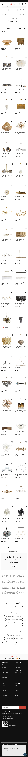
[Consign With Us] (19, 4)
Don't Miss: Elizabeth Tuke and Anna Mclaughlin (14, 0)
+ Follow (7, 28)
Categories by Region (6, 690)
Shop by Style (4, 685)
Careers (16, 690)
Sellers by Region (5, 692)
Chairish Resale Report (19, 698)
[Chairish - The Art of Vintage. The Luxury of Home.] (8, 4)
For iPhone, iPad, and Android (7, 718)
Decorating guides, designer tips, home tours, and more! (12, 713)
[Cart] (25, 4)
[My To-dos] (17, 4)
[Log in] (14, 4)
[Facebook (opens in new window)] (7, 744)
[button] (2, 4)
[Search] (24, 7)
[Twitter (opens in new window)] (16, 744)
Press (16, 692)
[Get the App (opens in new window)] (5, 724)
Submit (22, 707)
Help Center (4, 664)
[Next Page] (19, 548)
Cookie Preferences (17, 750)
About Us (16, 685)
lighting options (16, 583)
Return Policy (4, 669)
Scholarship (17, 695)
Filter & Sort (21, 28)
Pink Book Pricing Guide (6, 674)
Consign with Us (18, 672)
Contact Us (4, 667)
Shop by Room (4, 695)
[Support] (25, 754)
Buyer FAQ (17, 664)
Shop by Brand (4, 687)
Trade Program (17, 667)
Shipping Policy (5, 672)
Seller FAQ (17, 674)
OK (14, 753)
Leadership (17, 687)
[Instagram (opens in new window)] (3, 744)
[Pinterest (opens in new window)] (12, 744)
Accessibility (4, 677)
